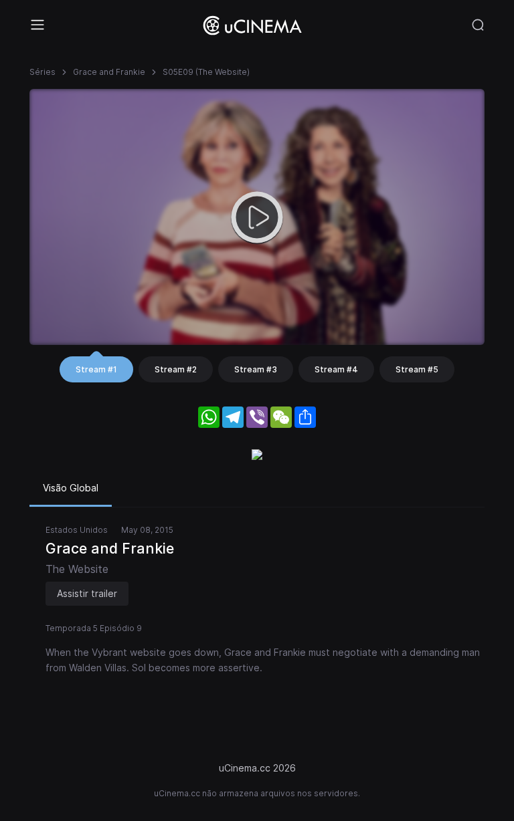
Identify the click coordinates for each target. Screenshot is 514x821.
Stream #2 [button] (176, 369)
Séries (42, 72)
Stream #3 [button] (255, 369)
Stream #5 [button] (417, 369)
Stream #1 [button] (96, 369)
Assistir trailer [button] (87, 593)
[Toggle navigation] (37, 24)
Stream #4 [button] (336, 369)
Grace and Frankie (109, 72)
